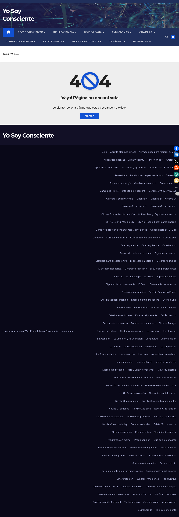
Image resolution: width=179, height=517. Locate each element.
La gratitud (152, 338)
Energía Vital (169, 299)
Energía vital (141, 307)
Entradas (141, 41)
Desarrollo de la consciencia (136, 253)
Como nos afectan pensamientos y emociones (121, 229)
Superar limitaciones (148, 478)
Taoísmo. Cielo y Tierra (105, 486)
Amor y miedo (155, 159)
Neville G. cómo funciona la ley (159, 401)
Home (104, 151)
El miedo (148, 276)
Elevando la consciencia (163, 284)
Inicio (6, 54)
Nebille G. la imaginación (132, 393)
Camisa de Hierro (109, 190)
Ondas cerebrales (140, 424)
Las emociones (124, 362)
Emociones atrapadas (134, 292)
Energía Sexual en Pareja (162, 292)
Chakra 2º (156, 198)
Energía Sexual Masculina (145, 299)
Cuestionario (169, 245)
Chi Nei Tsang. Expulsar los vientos (157, 214)
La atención (169, 331)
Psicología (93, 32)
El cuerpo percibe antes (163, 268)
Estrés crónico (168, 315)
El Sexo (142, 284)
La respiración (168, 346)
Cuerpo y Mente (150, 245)
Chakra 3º (170, 198)
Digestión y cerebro (165, 253)
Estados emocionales (120, 315)
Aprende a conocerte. (107, 167)
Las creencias (127, 354)
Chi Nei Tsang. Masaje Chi (119, 221)
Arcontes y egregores (134, 167)
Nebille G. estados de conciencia (124, 385)
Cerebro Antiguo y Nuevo (162, 190)
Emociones (121, 32)
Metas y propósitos (166, 362)
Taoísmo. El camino (131, 486)
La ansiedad (153, 331)
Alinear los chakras (114, 159)
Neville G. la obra (142, 408)
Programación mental (119, 439)
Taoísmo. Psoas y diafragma (160, 486)
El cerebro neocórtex (109, 268)
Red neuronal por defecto (112, 447)
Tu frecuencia (132, 502)
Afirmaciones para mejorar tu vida (157, 151)
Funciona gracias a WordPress (20, 331)
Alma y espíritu (136, 159)
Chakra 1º (142, 198)
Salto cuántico (168, 447)
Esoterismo (53, 41)
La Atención (103, 338)
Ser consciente (168, 463)
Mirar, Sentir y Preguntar (141, 369)
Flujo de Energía (167, 323)
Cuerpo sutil (169, 237)
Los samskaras (144, 362)
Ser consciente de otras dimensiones (122, 471)
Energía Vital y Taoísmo (163, 307)
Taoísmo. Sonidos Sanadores (113, 494)
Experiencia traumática (115, 323)
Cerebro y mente (20, 41)
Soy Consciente (31, 32)
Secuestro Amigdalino (144, 463)
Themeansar (66, 331)
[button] (166, 37)
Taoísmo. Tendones (165, 494)
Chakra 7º (170, 206)
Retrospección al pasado (143, 447)
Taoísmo (116, 41)
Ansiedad (171, 159)
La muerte (115, 346)
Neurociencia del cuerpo (162, 393)
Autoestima (121, 175)
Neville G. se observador (109, 416)
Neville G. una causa (165, 416)
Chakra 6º (156, 206)
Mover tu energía (167, 369)
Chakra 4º (127, 206)
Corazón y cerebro (116, 237)
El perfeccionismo (166, 276)
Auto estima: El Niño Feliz (162, 167)
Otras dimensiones (122, 432)
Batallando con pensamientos (146, 175)
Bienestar (171, 175)
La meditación (168, 338)
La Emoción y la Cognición (128, 338)
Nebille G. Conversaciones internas (133, 377)
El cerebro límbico (166, 260)
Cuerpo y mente (129, 245)
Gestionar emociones (131, 331)
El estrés (118, 276)
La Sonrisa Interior (106, 354)
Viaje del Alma (151, 502)
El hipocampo (133, 276)
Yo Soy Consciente (28, 135)
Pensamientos (143, 432)
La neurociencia (133, 346)
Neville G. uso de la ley (114, 424)
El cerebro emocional (141, 260)
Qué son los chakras (165, 439)
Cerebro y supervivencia (119, 198)
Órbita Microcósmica (165, 424)
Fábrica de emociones (143, 323)
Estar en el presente (146, 315)
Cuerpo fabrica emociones (145, 237)
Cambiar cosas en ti (145, 183)
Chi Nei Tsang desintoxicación (118, 214)
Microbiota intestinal (113, 369)
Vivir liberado (145, 509)
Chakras (146, 32)
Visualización (169, 502)
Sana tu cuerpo (136, 455)
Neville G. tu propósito (139, 416)
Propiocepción (142, 439)
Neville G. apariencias (127, 401)
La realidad (151, 346)
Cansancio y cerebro (133, 190)
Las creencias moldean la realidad (157, 354)
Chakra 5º (141, 206)
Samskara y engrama (113, 455)
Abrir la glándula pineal (123, 151)
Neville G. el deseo (119, 408)
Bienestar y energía (120, 183)
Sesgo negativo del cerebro (161, 471)
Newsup (50, 331)
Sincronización (125, 478)
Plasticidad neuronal (165, 432)
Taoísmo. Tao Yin (142, 494)
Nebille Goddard (86, 41)
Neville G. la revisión (165, 408)
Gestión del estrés (107, 331)
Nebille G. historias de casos (160, 385)
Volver (89, 116)
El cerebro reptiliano (136, 268)
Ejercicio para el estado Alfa (111, 260)
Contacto (98, 237)
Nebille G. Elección (166, 377)
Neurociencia (64, 32)
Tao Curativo (169, 478)
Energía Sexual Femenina (114, 299)
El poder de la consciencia (120, 284)
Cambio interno (168, 183)
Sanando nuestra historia (162, 455)
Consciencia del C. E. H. (163, 229)
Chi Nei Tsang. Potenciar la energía (157, 221)
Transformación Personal (107, 502)
